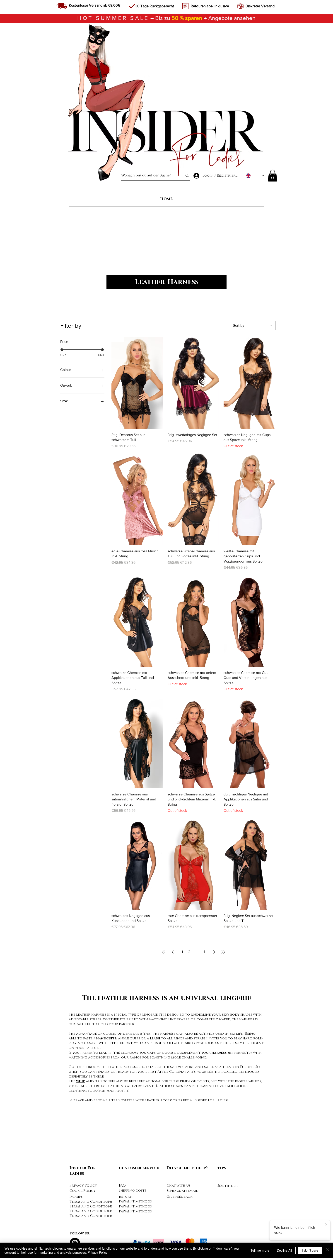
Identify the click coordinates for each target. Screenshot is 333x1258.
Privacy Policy (83, 1185)
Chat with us (178, 1185)
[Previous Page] (172, 951)
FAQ (122, 1185)
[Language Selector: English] (255, 176)
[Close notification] (326, 1225)
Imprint (77, 1196)
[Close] (327, 1250)
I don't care (310, 1250)
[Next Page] (214, 951)
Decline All (284, 1250)
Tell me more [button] (260, 1250)
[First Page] (163, 951)
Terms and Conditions (91, 1201)
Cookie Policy (83, 1190)
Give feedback (179, 1196)
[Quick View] (249, 742)
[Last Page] (223, 951)
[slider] (62, 349)
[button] (273, 176)
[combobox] (252, 325)
